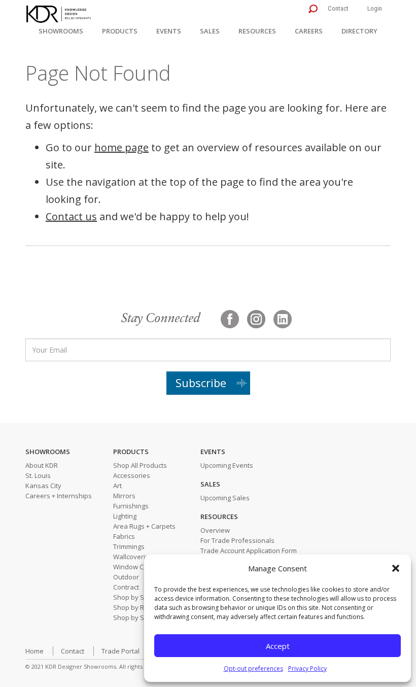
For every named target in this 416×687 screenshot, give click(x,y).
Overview (215, 530)
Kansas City (43, 485)
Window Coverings (141, 566)
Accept (278, 646)
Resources (257, 31)
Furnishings (131, 505)
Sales (210, 31)
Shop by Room (135, 607)
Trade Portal (120, 651)
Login (374, 8)
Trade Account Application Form (248, 550)
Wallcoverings (134, 556)
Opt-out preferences (253, 668)
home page (121, 147)
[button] (396, 568)
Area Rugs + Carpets (144, 526)
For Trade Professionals (237, 540)
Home (34, 651)
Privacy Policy (307, 668)
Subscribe (201, 382)
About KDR (41, 465)
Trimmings (129, 546)
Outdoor (126, 576)
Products (119, 31)
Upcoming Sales (225, 497)
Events (168, 31)
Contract (126, 587)
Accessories (131, 475)
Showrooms (61, 31)
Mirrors (124, 495)
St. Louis (38, 475)
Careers (309, 31)
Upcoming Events (226, 465)
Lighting (124, 516)
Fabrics (124, 536)
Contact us (71, 216)
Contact (338, 8)
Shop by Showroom (143, 597)
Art (117, 485)
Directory (359, 31)
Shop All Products (140, 465)
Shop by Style (134, 617)
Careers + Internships (58, 495)
